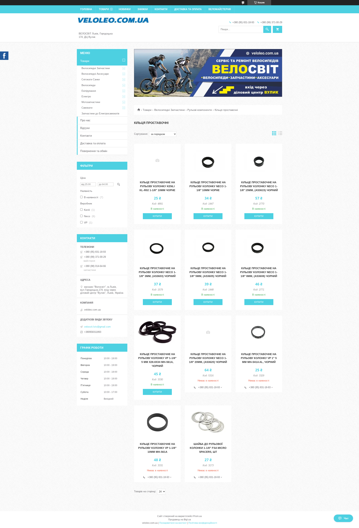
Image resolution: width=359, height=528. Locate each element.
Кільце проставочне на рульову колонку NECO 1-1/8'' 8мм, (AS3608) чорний (258, 272)
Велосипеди (88, 85)
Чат (346, 518)
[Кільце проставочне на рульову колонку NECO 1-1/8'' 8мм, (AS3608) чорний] (259, 246)
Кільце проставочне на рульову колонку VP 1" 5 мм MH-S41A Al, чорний (259, 358)
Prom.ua (197, 516)
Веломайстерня (219, 9)
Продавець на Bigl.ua (179, 519)
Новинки (125, 9)
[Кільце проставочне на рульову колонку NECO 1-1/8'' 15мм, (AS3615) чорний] (259, 160)
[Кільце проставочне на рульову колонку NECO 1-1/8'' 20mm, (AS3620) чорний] (208, 332)
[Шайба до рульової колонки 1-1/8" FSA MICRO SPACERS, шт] (208, 422)
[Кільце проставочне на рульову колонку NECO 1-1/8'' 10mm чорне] (208, 160)
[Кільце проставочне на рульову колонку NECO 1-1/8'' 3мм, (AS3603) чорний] (157, 246)
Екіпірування (89, 90)
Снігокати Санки (91, 79)
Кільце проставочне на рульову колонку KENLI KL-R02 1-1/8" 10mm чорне (157, 186)
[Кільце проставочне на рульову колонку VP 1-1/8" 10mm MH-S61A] (157, 422)
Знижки (142, 9)
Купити (157, 216)
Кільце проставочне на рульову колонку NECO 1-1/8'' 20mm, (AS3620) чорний (208, 358)
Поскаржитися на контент (173, 523)
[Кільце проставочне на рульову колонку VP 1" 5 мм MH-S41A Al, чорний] (259, 332)
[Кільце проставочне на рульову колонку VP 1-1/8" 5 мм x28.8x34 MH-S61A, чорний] (157, 332)
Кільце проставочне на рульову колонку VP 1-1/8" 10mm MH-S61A (157, 447)
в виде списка (280, 134)
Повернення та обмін (93, 151)
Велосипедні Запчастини (169, 109)
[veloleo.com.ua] (113, 19)
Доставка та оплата (188, 9)
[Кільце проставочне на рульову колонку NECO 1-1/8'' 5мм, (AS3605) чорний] (208, 246)
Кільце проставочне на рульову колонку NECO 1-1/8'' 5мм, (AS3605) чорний (208, 272)
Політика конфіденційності (202, 523)
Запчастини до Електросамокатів (100, 113)
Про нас (85, 120)
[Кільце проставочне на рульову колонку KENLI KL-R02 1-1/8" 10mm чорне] (157, 160)
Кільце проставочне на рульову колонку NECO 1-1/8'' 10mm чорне (208, 186)
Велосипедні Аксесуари (95, 73)
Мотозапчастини (91, 102)
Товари (104, 9)
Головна (86, 9)
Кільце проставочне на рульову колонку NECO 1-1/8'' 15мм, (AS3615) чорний (259, 186)
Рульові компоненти (199, 109)
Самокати (87, 107)
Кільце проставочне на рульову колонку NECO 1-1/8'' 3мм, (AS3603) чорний (157, 272)
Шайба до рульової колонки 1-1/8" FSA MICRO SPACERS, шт (208, 447)
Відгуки (85, 128)
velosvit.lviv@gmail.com (97, 326)
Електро (86, 96)
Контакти (161, 9)
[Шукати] (267, 29)
